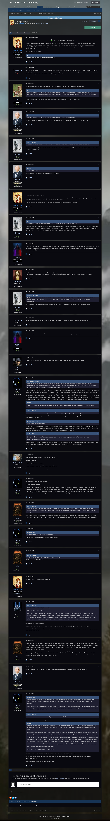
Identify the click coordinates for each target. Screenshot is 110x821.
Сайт (40, 7)
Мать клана (17, 463)
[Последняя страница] (29, 33)
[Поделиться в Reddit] (10, 798)
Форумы (12, 10)
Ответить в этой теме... (25, 784)
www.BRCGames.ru (29, 7)
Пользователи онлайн (47, 10)
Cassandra (17, 282)
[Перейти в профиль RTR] (17, 361)
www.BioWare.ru (15, 7)
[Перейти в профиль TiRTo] (17, 249)
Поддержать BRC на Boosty (55, 17)
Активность (49, 7)
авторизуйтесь (60, 778)
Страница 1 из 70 (36, 32)
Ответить (92, 27)
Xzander (17, 99)
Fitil (17, 613)
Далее (25, 32)
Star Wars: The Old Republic (42, 23)
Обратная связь (66, 816)
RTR (17, 368)
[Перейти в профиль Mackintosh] (12, 22)
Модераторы (36, 10)
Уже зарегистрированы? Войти (81, 2)
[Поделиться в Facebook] (15, 798)
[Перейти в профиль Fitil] (17, 606)
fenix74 (17, 389)
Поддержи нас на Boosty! (63, 7)
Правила (27, 10)
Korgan (17, 127)
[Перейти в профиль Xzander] (17, 90)
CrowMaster (17, 70)
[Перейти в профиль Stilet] (17, 509)
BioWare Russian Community (23, 2)
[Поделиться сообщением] (98, 37)
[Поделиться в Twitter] (13, 798)
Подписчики (93, 21)
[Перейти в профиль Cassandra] (17, 275)
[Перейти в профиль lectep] (17, 145)
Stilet (17, 518)
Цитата (30, 61)
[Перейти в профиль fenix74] (17, 383)
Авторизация (85, 21)
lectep (17, 154)
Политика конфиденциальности (51, 816)
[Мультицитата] (26, 62)
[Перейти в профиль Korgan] (17, 118)
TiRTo (17, 257)
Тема (39, 816)
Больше (76, 7)
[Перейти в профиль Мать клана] (17, 457)
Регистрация (95, 2)
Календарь (19, 10)
